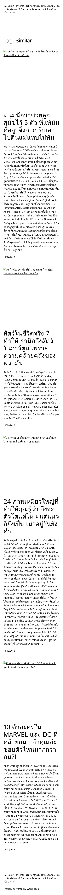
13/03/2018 (9, 651)
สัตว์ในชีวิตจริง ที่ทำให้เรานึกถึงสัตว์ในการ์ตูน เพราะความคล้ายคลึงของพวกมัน (30, 348)
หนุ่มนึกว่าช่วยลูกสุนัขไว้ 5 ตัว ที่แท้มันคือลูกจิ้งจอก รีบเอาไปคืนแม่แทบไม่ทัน (31, 126)
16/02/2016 (9, 849)
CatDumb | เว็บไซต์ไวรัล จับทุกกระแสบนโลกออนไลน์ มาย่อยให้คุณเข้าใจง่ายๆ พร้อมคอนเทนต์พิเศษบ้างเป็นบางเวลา (31, 9)
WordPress (33, 888)
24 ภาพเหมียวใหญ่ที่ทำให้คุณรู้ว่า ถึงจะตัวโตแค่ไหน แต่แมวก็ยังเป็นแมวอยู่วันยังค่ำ (31, 516)
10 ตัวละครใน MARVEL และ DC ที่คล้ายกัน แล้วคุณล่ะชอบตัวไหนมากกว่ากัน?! (31, 741)
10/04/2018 (9, 257)
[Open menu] (5, 19)
